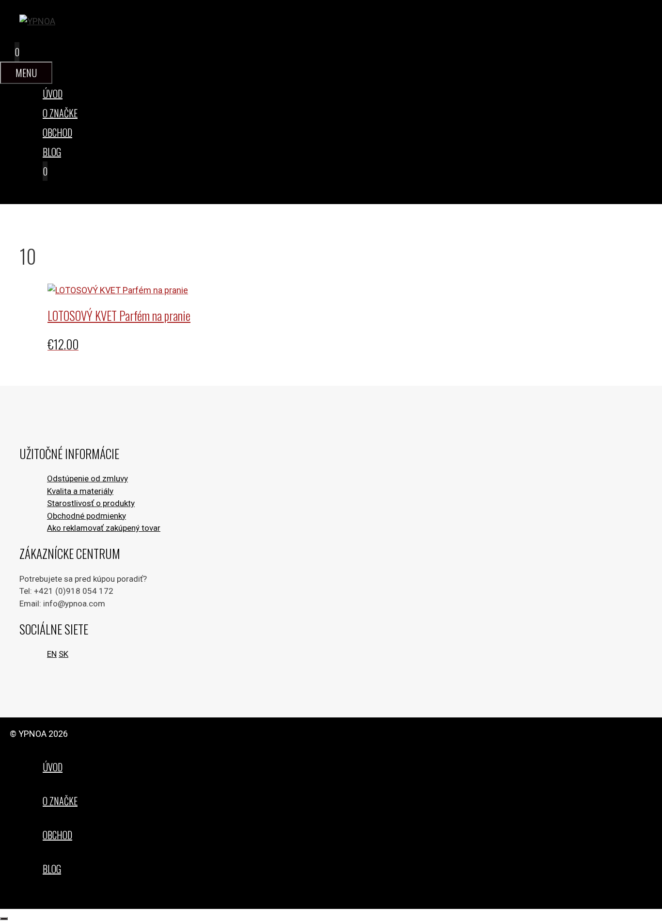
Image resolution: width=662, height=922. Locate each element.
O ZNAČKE (60, 113)
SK (63, 654)
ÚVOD (53, 93)
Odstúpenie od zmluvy (87, 478)
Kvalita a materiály (80, 491)
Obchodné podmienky (86, 516)
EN (52, 654)
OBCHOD (57, 132)
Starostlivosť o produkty (91, 503)
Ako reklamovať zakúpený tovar (103, 528)
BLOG (52, 151)
